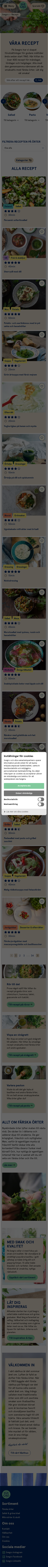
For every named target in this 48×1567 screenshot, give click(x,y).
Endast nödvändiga (24, 793)
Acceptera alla (24, 786)
